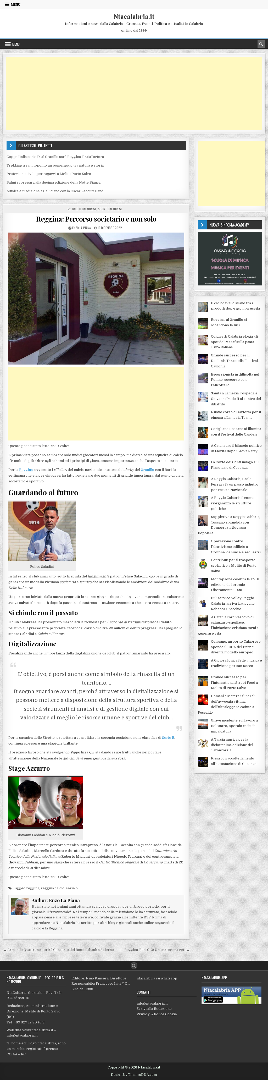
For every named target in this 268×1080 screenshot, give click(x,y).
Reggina (26, 470)
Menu (15, 4)
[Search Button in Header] (261, 44)
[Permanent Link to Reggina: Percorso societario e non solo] (96, 299)
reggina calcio (52, 888)
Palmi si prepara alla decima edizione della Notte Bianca (53, 182)
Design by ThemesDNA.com (134, 1075)
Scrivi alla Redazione (154, 1009)
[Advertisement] (134, 93)
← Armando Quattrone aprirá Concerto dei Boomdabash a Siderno (58, 950)
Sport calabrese (110, 209)
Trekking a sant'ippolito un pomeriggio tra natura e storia (55, 165)
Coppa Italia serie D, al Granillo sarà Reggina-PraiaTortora (55, 157)
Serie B (168, 738)
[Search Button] (134, 965)
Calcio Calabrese (84, 209)
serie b (72, 888)
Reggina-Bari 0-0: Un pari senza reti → (156, 950)
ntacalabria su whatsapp (157, 978)
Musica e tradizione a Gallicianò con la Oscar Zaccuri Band (55, 191)
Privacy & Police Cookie (157, 1014)
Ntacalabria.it (134, 16)
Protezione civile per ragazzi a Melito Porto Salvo (49, 174)
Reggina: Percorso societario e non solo (96, 218)
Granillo (147, 470)
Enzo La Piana (81, 227)
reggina (32, 888)
